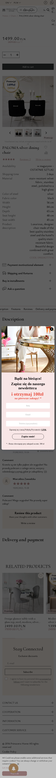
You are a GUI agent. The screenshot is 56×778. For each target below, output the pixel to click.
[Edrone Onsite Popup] (28, 389)
